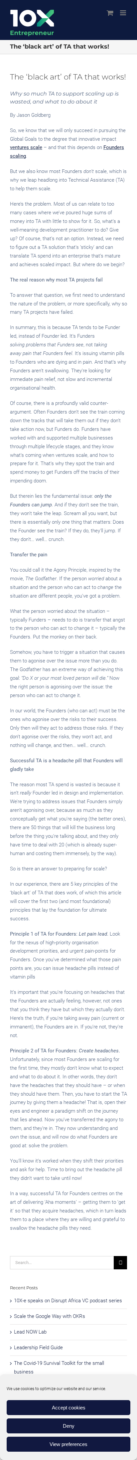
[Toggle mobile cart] (110, 12)
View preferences (68, 1444)
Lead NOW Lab (30, 1332)
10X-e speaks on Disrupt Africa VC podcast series (68, 1301)
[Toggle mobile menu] (123, 12)
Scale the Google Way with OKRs (49, 1316)
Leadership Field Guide (38, 1348)
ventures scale (26, 147)
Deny (68, 1426)
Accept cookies (68, 1407)
